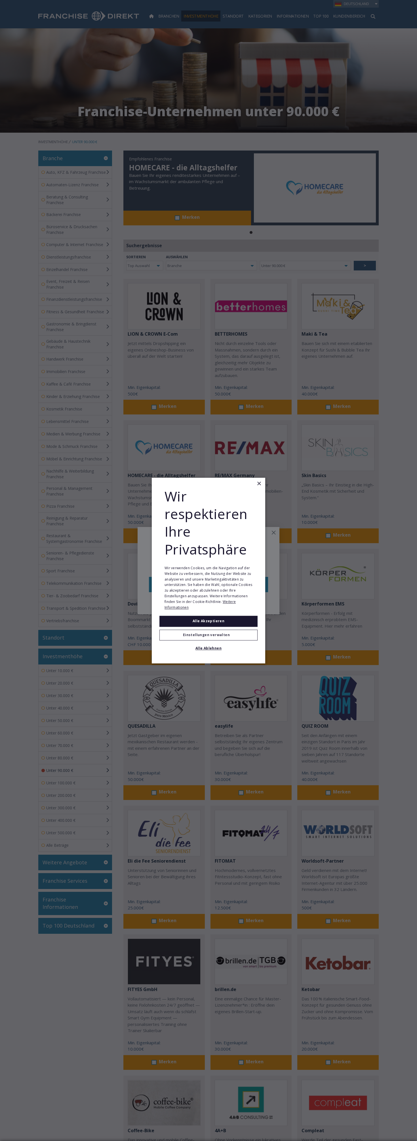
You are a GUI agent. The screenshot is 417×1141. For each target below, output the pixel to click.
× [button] (259, 484)
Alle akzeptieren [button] (208, 621)
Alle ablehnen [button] (208, 648)
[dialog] (208, 570)
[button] (208, 635)
